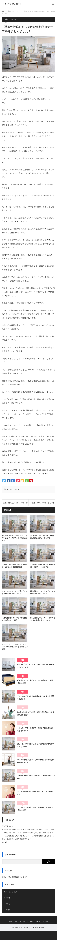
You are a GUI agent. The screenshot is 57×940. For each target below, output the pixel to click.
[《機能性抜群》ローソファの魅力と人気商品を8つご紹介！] (8, 775)
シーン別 (7, 898)
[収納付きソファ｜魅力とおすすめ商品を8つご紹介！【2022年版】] (8, 680)
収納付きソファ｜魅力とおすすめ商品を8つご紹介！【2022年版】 (36, 681)
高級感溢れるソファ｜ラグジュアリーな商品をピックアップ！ (42, 592)
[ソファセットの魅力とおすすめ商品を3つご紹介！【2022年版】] (8, 807)
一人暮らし (8, 904)
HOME (11, 921)
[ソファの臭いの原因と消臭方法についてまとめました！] (8, 791)
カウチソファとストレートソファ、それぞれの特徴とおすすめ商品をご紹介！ (14, 646)
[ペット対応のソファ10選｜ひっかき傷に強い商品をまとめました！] (8, 664)
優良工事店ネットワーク (10, 826)
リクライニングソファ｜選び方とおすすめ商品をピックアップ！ (14, 592)
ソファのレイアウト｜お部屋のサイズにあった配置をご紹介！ (35, 697)
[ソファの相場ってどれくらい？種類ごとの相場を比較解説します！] (8, 759)
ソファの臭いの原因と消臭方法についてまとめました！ (35, 793)
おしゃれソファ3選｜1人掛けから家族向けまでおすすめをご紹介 (35, 745)
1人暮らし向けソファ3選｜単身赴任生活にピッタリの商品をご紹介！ (35, 713)
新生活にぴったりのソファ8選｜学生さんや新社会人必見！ (15, 504)
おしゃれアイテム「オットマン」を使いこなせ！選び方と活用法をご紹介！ (14, 538)
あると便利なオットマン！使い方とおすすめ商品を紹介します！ (42, 619)
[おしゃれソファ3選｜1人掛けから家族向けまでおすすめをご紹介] (8, 743)
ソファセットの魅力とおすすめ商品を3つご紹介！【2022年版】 (42, 566)
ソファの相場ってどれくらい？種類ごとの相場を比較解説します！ (35, 761)
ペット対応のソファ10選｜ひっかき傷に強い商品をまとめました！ (41, 504)
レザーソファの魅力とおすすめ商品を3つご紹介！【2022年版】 (14, 566)
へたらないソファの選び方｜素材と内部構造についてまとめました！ (35, 729)
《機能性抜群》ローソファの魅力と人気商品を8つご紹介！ (14, 619)
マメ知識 (7, 910)
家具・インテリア (10, 19)
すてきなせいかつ (11, 4)
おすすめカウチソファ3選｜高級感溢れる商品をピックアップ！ (42, 537)
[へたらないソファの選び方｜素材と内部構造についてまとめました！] (8, 728)
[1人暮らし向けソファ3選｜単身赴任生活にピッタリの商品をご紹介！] (8, 712)
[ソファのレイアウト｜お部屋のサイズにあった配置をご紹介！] (8, 696)
